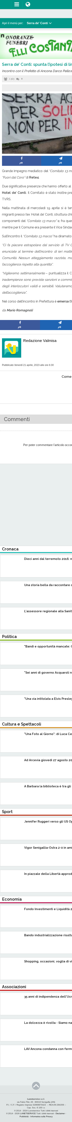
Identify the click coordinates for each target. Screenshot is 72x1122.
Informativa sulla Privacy (41, 1116)
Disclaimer (60, 1113)
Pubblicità (24, 1116)
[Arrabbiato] (20, 388)
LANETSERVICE (28, 1113)
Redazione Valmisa (40, 341)
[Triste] (60, 388)
